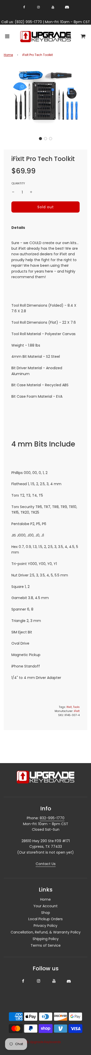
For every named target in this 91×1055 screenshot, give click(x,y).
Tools (76, 707)
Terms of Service (46, 945)
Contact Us (46, 863)
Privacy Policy (45, 925)
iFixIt (77, 711)
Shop (45, 912)
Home (8, 55)
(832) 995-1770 (28, 21)
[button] (40, 138)
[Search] (68, 36)
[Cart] (83, 36)
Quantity (18, 183)
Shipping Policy (46, 938)
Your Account (45, 906)
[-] (13, 192)
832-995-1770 (52, 818)
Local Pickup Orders (45, 919)
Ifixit (69, 707)
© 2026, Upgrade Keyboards (39, 1042)
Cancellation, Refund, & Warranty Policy (46, 932)
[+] (31, 192)
